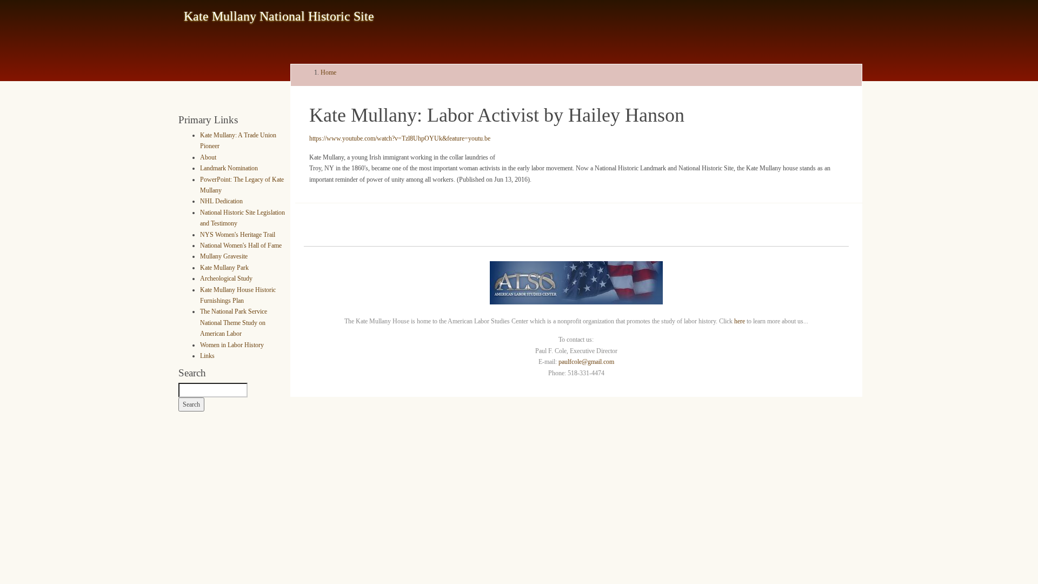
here (739, 321)
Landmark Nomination (229, 168)
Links (207, 356)
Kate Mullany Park (224, 267)
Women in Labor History (232, 345)
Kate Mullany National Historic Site (279, 16)
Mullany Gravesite (224, 256)
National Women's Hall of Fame (241, 245)
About (208, 157)
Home (328, 72)
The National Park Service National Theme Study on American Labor (233, 322)
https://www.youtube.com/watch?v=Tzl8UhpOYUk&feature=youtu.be (399, 138)
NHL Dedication (221, 201)
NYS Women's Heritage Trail (237, 234)
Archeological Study (226, 278)
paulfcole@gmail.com (586, 362)
